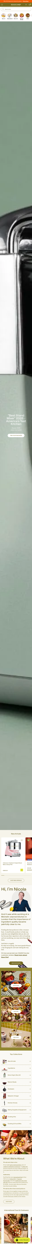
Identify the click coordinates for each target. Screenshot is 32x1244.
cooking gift (25, 1166)
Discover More (16, 963)
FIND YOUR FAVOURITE (16, 435)
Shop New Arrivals (16, 880)
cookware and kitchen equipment (11, 1166)
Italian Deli (13, 1179)
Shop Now (25, 1)
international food (17, 1177)
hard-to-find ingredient (15, 1165)
